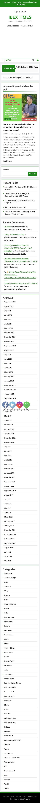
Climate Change (10, 604)
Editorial (7, 626)
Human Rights (9, 661)
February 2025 (9, 333)
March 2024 (8, 372)
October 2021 (9, 486)
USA (5, 775)
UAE (5, 766)
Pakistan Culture (10, 718)
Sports (6, 749)
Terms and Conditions (30, 2)
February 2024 (9, 377)
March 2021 (8, 517)
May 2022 (7, 455)
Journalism (8, 674)
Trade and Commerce (12, 758)
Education (8, 630)
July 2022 (7, 447)
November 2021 (10, 482)
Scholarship (8, 736)
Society (7, 744)
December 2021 (9, 477)
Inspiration (8, 666)
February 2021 (9, 521)
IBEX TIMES (20, 17)
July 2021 (7, 499)
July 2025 (7, 311)
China (6, 600)
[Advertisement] (20, 41)
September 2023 (10, 398)
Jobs (6, 670)
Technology (8, 753)
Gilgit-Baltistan (9, 648)
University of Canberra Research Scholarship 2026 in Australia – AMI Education (17, 248)
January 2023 (9, 434)
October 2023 (9, 394)
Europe (6, 644)
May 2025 (7, 319)
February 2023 (9, 429)
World (6, 784)
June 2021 (8, 504)
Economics (8, 622)
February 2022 (9, 469)
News (6, 709)
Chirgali (7, 134)
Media (6, 705)
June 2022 (8, 451)
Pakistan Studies (10, 723)
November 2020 (10, 535)
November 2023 (10, 390)
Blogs (6, 591)
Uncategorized (9, 771)
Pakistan (7, 714)
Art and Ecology (10, 578)
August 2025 (8, 306)
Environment (8, 635)
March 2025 (8, 328)
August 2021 (8, 495)
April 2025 (8, 324)
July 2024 (7, 355)
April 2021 (8, 513)
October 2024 (9, 341)
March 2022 (8, 464)
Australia (7, 587)
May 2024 (7, 363)
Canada (7, 595)
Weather (7, 780)
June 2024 (8, 359)
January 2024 (9, 381)
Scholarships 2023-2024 (12, 740)
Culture (6, 613)
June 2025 (8, 315)
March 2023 (8, 425)
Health (7, 119)
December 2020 (9, 530)
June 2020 (8, 556)
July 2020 (7, 552)
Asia (6, 582)
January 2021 (9, 526)
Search (6, 170)
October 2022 (9, 442)
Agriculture (8, 573)
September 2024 (10, 346)
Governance (8, 652)
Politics (7, 727)
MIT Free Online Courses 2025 (15, 207)
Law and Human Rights (12, 683)
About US (7, 2)
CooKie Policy (20, 5)
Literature (7, 701)
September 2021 (10, 491)
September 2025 (10, 302)
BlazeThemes (24, 799)
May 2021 (7, 508)
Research (7, 731)
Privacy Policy (16, 2)
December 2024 (9, 337)
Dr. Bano (7, 227)
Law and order (9, 696)
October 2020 (9, 539)
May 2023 (7, 416)
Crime (6, 608)
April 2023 (8, 420)
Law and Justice (10, 687)
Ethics (6, 639)
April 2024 (8, 368)
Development (9, 617)
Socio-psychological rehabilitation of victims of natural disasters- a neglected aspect (18, 127)
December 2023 (9, 385)
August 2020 (8, 548)
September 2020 (10, 543)
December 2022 (9, 438)
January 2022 (9, 473)
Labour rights (9, 679)
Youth (6, 788)
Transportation (9, 762)
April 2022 (8, 460)
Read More (7, 161)
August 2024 (8, 350)
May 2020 (7, 561)
